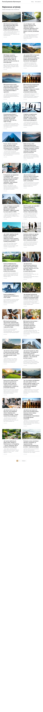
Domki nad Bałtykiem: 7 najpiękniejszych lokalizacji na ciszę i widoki (11, 296)
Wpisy (32, 1)
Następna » (24, 460)
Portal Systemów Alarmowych (11, 1)
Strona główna (38, 1)
